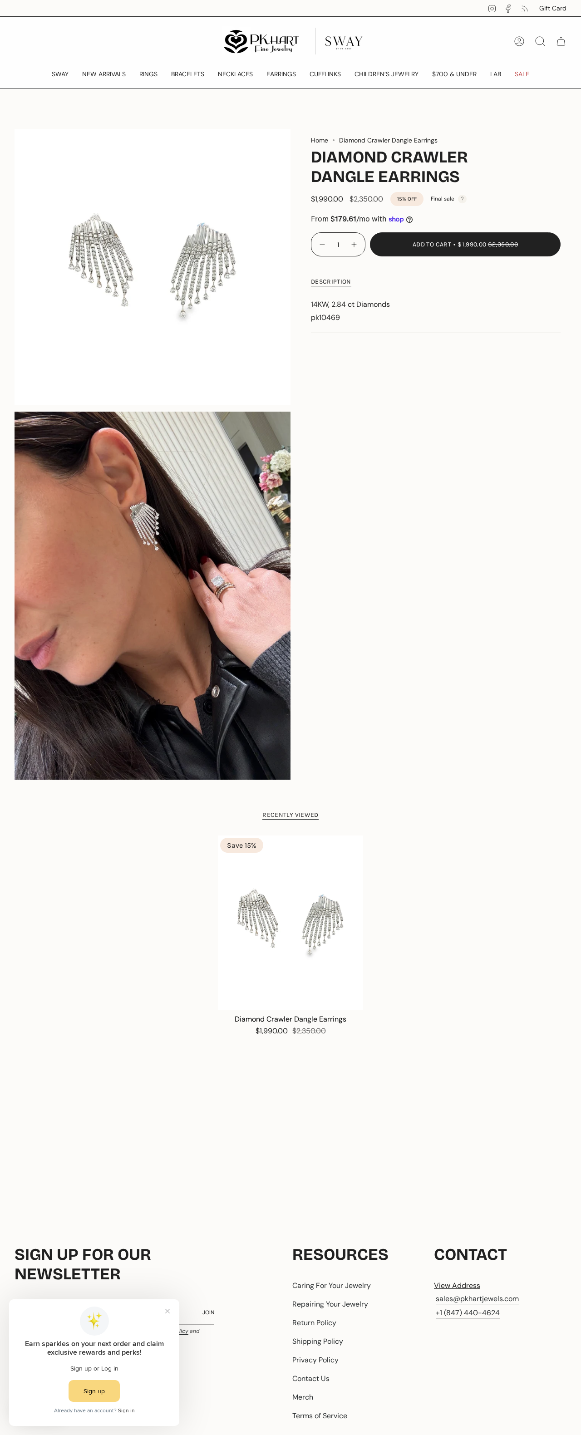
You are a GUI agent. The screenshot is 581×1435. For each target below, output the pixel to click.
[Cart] (561, 41)
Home (319, 140)
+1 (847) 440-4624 (468, 1312)
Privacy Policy (315, 1360)
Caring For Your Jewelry (331, 1285)
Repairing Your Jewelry (330, 1304)
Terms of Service (319, 1415)
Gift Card (552, 8)
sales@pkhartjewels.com (477, 1298)
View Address (457, 1285)
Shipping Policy (317, 1341)
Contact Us (311, 1378)
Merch (302, 1397)
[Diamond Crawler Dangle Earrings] (290, 922)
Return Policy (314, 1322)
